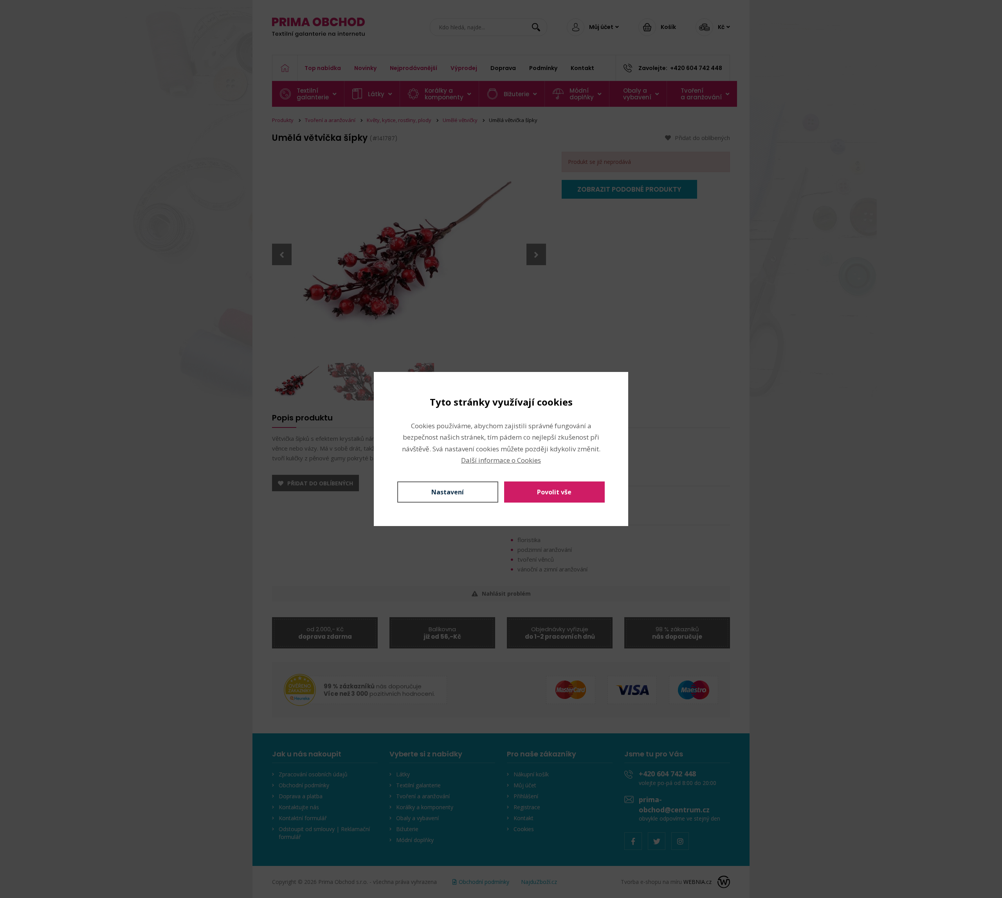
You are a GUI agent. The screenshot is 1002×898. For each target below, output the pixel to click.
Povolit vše (554, 492)
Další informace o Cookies (501, 460)
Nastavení (447, 492)
